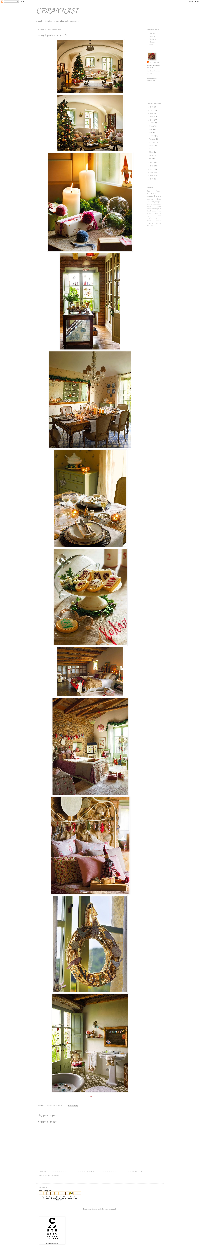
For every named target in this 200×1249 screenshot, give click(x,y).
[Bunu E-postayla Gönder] (69, 1106)
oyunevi (149, 216)
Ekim (151, 129)
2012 (152, 166)
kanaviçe (158, 206)
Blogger (94, 1209)
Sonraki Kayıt (42, 1171)
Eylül (151, 132)
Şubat (151, 155)
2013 (152, 163)
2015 (152, 117)
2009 (152, 175)
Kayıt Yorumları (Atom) (51, 1175)
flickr (151, 45)
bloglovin (152, 39)
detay (159, 199)
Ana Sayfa (90, 1171)
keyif (149, 211)
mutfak (158, 213)
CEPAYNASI (57, 11)
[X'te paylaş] (73, 1106)
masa (159, 211)
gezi (159, 202)
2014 (152, 120)
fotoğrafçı (154, 202)
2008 (152, 179)
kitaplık (154, 211)
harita (149, 206)
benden (150, 196)
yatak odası (151, 223)
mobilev (149, 213)
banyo (149, 191)
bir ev (157, 196)
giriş (148, 204)
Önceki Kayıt (137, 1171)
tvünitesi (149, 221)
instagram (152, 33)
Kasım (151, 126)
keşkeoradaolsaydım (154, 208)
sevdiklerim (152, 218)
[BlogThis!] (71, 1106)
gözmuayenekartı (156, 204)
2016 (152, 113)
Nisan (151, 149)
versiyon (158, 221)
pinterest (152, 42)
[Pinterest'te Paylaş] (77, 1106)
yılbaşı (150, 226)
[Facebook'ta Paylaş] (75, 1106)
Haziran (152, 142)
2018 (152, 107)
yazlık (158, 223)
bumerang (150, 199)
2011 (152, 169)
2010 (152, 172)
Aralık (151, 123)
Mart (151, 152)
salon (159, 216)
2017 (152, 110)
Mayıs (151, 145)
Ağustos (152, 136)
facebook (152, 36)
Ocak (151, 158)
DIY (149, 201)
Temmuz (152, 139)
